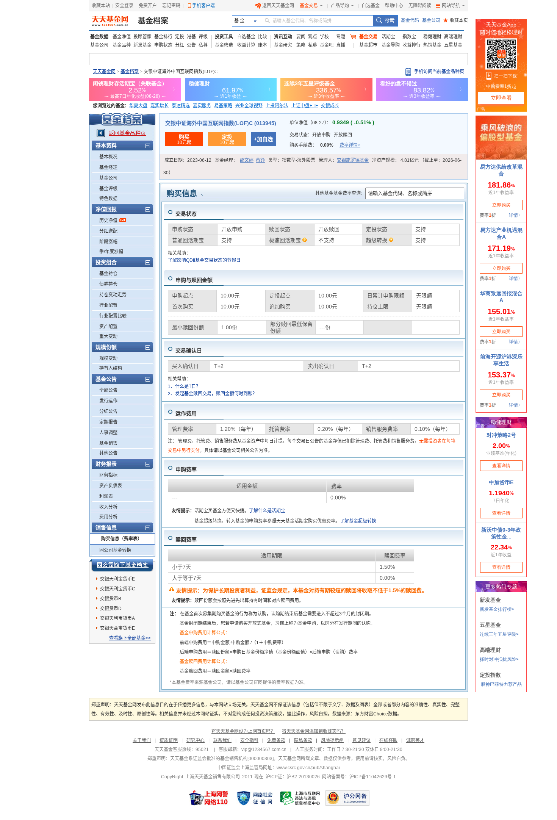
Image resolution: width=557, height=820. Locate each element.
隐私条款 (303, 740)
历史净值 (108, 220)
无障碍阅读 (419, 5)
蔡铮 (260, 160)
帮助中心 (394, 5)
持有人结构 (110, 368)
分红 (179, 45)
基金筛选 (224, 45)
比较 (262, 36)
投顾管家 (142, 36)
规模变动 (108, 358)
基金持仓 (108, 273)
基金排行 (163, 36)
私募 (203, 45)
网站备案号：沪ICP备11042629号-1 (359, 776)
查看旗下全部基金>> (130, 638)
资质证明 (169, 740)
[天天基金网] (111, 21)
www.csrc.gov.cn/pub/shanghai (308, 767)
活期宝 (388, 36)
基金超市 (368, 45)
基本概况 (108, 157)
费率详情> (350, 145)
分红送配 (108, 231)
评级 (203, 36)
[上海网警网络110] (209, 798)
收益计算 (246, 45)
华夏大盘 (138, 105)
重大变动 (108, 336)
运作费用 (186, 413)
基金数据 (99, 36)
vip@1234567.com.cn (263, 749)
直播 (340, 45)
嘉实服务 (202, 105)
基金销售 (108, 443)
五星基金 (453, 45)
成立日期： (187, 160)
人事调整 (108, 432)
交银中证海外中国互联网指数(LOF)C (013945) (220, 123)
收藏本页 (455, 20)
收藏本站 (101, 5)
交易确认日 (188, 350)
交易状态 (186, 214)
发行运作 (108, 401)
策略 (300, 45)
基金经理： (240, 160)
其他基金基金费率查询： (340, 193)
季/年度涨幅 (111, 251)
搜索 (385, 21)
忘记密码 (171, 5)
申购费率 (186, 469)
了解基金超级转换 (358, 521)
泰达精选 (181, 105)
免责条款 (276, 740)
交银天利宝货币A (117, 618)
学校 (324, 36)
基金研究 (283, 45)
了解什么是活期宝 (267, 510)
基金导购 (391, 45)
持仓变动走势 (113, 294)
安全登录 (124, 5)
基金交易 (309, 5)
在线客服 (388, 740)
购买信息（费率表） (121, 538)
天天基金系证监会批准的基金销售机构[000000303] (222, 758)
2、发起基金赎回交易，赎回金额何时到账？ (212, 393)
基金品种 (122, 45)
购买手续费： (324, 145)
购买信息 (182, 193)
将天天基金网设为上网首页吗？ (243, 731)
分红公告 (108, 411)
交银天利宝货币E (117, 579)
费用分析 (108, 517)
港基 (191, 36)
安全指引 (249, 740)
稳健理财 (432, 36)
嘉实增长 (159, 105)
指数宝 (409, 36)
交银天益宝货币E (117, 628)
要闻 (300, 36)
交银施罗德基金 (353, 160)
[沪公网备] (347, 798)
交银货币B (110, 598)
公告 (191, 45)
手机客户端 (203, 5)
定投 (179, 36)
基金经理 (108, 167)
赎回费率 (186, 540)
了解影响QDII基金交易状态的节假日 (204, 260)
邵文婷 (246, 160)
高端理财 (453, 36)
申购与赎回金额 (194, 280)
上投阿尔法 (277, 105)
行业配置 (108, 305)
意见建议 (361, 740)
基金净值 (122, 36)
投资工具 (224, 36)
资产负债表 (110, 485)
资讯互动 (283, 36)
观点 (312, 36)
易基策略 (223, 105)
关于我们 (142, 740)
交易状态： (320, 135)
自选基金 (370, 5)
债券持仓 (108, 284)
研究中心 (195, 740)
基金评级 (108, 188)
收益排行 (411, 45)
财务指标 (108, 475)
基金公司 (431, 20)
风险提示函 (332, 740)
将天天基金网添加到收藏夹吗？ (314, 731)
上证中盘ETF (304, 105)
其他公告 (108, 453)
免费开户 (148, 5)
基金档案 (153, 21)
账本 (262, 45)
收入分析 (108, 507)
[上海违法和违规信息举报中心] (300, 798)
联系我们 (222, 740)
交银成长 (330, 105)
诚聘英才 (415, 740)
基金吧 (326, 45)
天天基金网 (104, 71)
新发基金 (142, 45)
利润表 (106, 496)
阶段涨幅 (108, 241)
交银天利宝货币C (117, 589)
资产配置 (108, 326)
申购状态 (163, 45)
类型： (291, 160)
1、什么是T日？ (184, 386)
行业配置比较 (113, 316)
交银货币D (111, 608)
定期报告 (108, 422)
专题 (340, 36)
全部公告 (108, 390)
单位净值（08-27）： (331, 122)
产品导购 (340, 5)
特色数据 (108, 198)
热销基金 (432, 45)
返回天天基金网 (278, 5)
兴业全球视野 (249, 105)
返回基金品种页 (127, 133)
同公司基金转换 (115, 550)
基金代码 (410, 20)
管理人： (344, 160)
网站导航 (451, 5)
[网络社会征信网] (254, 798)
